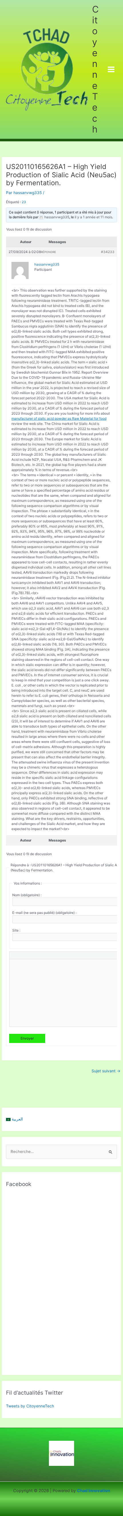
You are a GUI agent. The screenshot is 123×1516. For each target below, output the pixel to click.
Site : (16, 930)
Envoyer (27, 1038)
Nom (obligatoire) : (26, 895)
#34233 (107, 252)
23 (24, 202)
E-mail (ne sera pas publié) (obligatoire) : (44, 912)
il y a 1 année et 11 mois (93, 217)
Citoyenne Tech (95, 69)
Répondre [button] (48, 252)
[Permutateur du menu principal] (111, 69)
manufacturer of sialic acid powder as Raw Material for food (58, 418)
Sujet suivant (106, 1071)
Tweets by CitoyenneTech (30, 1406)
